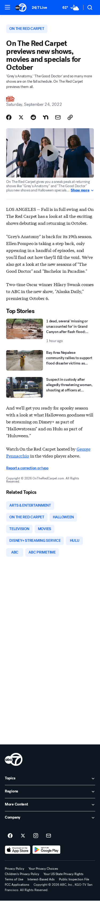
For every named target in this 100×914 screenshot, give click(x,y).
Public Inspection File (74, 879)
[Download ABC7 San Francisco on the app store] (17, 849)
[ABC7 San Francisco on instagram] (35, 836)
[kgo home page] (13, 759)
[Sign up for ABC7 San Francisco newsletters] (48, 836)
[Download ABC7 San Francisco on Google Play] (47, 849)
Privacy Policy (14, 868)
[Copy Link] (70, 117)
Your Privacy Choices (43, 868)
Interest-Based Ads (41, 879)
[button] (7, 7)
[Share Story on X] (21, 117)
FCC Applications (17, 884)
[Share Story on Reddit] (33, 117)
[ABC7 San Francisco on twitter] (23, 836)
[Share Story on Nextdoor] (45, 117)
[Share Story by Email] (57, 117)
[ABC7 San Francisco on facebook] (10, 836)
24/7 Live (39, 7)
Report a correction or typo (27, 468)
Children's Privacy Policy (22, 874)
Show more (80, 190)
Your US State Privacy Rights (63, 874)
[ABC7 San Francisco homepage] (20, 7)
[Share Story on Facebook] (8, 117)
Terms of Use (14, 879)
